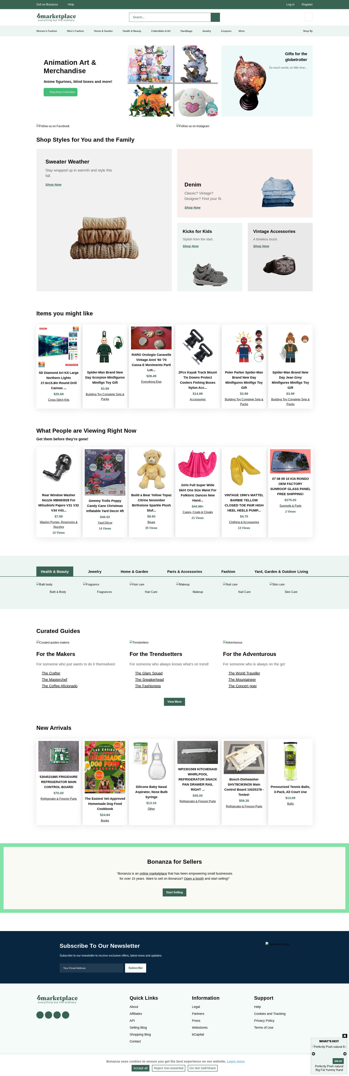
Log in (290, 4)
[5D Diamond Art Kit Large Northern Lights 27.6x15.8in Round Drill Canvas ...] (59, 366)
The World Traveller (244, 673)
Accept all (140, 1068)
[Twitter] (48, 1015)
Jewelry (206, 30)
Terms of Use (263, 1027)
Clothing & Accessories (244, 522)
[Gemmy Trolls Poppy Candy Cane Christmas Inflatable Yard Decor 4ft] (105, 492)
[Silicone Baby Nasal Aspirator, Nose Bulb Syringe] (151, 782)
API (132, 1020)
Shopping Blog (140, 1034)
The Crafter (51, 673)
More (242, 30)
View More (174, 701)
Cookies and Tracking (270, 1014)
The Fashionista (148, 686)
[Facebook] (40, 1015)
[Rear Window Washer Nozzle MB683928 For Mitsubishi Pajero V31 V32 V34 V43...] (59, 492)
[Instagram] (65, 1015)
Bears (151, 522)
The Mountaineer (242, 680)
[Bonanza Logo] (56, 17)
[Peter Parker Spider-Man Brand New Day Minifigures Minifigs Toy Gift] (244, 366)
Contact (135, 1041)
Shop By (308, 30)
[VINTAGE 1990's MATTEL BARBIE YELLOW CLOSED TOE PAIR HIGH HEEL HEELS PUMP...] (244, 492)
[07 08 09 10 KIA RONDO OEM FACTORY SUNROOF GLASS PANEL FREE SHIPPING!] (290, 492)
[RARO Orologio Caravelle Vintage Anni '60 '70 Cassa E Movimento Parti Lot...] (151, 366)
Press (196, 1020)
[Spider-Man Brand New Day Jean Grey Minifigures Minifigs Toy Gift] (290, 366)
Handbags (186, 30)
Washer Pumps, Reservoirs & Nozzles (59, 524)
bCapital (198, 1034)
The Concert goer (242, 686)
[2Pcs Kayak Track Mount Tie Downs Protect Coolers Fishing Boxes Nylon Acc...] (198, 366)
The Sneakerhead (149, 680)
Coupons (226, 30)
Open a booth (194, 878)
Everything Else (151, 381)
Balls (290, 803)
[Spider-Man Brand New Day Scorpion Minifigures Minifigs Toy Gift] (105, 366)
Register (307, 4)
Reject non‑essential (168, 1068)
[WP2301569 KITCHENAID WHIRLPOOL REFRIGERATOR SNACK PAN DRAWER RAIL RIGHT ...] (198, 782)
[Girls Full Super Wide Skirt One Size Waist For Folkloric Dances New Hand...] (198, 492)
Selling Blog (138, 1027)
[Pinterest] (57, 1015)
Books (105, 820)
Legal (196, 1007)
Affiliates (136, 1014)
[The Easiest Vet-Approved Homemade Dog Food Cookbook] (105, 782)
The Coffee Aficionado (59, 686)
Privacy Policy (264, 1020)
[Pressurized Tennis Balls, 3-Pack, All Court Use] (290, 782)
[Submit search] (215, 17)
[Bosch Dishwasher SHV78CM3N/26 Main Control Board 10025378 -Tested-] (244, 782)
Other (151, 808)
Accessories (198, 399)
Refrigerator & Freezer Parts (59, 798)
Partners (198, 1014)
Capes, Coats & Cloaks (198, 512)
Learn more (236, 1061)
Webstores (200, 1027)
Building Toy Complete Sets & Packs (105, 397)
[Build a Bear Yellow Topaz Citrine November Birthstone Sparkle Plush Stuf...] (151, 492)
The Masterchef (54, 680)
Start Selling (174, 892)
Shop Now (53, 184)
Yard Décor (105, 522)
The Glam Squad (149, 673)
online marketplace (153, 873)
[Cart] (308, 17)
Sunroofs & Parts (290, 505)
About (134, 1007)
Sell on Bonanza (47, 4)
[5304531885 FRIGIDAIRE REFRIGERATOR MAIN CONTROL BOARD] (59, 782)
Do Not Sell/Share (203, 1068)
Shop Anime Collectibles (62, 92)
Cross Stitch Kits (58, 399)
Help (71, 4)
